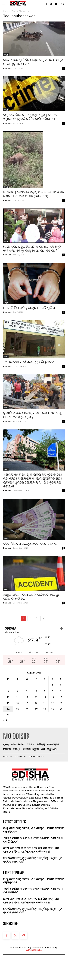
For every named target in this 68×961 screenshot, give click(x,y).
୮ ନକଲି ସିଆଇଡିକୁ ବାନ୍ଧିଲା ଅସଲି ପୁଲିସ (29, 308)
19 (27, 703)
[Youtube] (56, 4)
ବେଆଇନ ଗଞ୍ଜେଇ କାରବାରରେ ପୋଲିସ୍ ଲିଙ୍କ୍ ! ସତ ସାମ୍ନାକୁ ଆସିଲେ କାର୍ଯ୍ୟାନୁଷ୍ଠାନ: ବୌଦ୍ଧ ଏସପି (31, 849)
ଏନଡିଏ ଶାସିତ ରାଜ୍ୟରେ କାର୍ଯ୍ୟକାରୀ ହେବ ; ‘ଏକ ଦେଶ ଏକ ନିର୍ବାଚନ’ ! (33, 839)
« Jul (5, 719)
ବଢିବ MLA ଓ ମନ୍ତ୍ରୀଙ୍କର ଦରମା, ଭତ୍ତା (30, 544)
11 (17, 697)
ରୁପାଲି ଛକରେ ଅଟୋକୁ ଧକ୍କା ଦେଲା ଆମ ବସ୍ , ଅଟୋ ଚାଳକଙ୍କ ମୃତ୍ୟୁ (32, 415)
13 (36, 697)
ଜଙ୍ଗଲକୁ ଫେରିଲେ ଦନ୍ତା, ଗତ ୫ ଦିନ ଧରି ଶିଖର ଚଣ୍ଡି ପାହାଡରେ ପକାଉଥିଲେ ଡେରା (34, 194)
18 (17, 703)
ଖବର (6, 356)
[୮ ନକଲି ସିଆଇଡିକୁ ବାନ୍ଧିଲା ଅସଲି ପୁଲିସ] (34, 283)
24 (8, 709)
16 (60, 697)
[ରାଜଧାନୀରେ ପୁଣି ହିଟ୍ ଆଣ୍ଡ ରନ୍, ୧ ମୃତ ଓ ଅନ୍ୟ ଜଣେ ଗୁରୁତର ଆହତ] (34, 38)
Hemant (7, 68)
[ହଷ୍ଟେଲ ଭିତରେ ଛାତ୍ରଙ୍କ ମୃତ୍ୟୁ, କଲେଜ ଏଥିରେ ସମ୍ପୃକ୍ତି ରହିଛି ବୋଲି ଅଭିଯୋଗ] (34, 93)
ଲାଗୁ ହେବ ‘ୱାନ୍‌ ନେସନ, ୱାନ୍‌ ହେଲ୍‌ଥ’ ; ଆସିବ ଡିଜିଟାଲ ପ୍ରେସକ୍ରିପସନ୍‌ (33, 829)
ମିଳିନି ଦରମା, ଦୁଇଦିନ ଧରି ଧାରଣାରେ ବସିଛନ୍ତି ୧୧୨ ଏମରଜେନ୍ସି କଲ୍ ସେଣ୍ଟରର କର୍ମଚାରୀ (32, 248)
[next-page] (43, 618)
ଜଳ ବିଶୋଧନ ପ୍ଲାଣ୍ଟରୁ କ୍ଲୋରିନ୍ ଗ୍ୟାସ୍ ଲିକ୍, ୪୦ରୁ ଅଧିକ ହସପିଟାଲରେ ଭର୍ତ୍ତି (32, 859)
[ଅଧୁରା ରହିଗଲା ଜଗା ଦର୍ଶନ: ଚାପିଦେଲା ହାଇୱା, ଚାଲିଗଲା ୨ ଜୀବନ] (34, 573)
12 (27, 697)
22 (52, 703)
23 (60, 703)
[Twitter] (51, 4)
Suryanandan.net (34, 949)
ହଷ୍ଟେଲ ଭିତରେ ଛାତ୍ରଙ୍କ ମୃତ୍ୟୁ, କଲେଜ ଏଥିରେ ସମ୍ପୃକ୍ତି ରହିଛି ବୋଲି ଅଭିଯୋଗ (30, 117)
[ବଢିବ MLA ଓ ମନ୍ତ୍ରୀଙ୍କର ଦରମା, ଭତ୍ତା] (34, 519)
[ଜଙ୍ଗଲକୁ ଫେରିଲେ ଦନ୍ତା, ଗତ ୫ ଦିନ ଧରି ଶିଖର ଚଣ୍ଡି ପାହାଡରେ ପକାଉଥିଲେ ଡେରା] (34, 159)
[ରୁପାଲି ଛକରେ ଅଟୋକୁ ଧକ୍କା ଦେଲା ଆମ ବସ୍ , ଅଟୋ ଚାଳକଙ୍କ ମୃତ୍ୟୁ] (34, 391)
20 (36, 703)
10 (8, 697)
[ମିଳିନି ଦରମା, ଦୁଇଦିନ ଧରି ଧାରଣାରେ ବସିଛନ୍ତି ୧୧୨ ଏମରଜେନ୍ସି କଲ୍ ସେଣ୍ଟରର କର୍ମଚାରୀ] (34, 225)
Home (6, 11)
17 (8, 703)
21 (44, 703)
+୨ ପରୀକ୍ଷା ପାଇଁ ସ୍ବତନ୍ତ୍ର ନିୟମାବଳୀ (29, 362)
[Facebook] (46, 4)
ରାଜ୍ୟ (6, 55)
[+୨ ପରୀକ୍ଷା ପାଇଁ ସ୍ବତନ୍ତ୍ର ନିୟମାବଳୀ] (34, 339)
